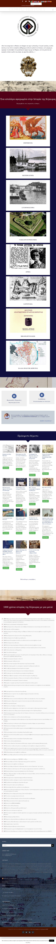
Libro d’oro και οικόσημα (8, 905)
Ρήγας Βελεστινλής (46, 487)
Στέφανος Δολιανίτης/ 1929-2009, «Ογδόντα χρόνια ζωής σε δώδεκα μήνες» (8, 552)
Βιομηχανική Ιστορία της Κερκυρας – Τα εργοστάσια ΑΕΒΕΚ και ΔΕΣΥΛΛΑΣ (21, 922)
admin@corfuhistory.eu (10, 854)
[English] (37, 1)
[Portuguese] (47, 1)
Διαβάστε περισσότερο (45, 420)
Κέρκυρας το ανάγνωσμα (10, 878)
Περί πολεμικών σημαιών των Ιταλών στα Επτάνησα (7, 489)
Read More (6, 467)
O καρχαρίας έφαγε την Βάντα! (10, 908)
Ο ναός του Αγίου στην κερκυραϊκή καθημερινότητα (34, 551)
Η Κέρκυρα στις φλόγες (8, 885)
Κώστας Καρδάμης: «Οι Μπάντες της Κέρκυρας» (21, 551)
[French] (38, 1)
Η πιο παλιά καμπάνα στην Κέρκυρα (11, 889)
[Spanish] (51, 1)
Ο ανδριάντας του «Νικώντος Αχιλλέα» (33, 518)
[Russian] (49, 1)
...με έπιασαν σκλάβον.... (8, 892)
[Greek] (42, 1)
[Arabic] (31, 1)
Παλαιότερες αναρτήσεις (28, 579)
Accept (51, 940)
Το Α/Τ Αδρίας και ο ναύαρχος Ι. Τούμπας (20, 488)
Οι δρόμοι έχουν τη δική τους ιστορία (11, 895)
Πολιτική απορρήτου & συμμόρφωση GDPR (39, 929)
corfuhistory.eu (8, 855)
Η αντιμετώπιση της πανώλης (9, 912)
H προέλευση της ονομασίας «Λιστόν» (11, 915)
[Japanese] (45, 1)
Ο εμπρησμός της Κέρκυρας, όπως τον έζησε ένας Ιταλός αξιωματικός (33, 456)
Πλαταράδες (5, 882)
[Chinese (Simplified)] (33, 1)
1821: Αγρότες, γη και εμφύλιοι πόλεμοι (20, 518)
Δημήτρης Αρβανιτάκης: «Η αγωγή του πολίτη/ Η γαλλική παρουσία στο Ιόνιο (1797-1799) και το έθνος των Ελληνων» (47, 520)
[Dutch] (35, 1)
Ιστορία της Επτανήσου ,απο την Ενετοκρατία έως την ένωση (17, 919)
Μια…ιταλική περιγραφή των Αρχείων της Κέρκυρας (34, 489)
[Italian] (44, 1)
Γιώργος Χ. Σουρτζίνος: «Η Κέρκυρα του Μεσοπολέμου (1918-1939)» (47, 456)
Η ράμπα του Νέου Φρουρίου (7, 454)
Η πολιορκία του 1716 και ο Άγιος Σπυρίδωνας (21, 454)
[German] (40, 1)
